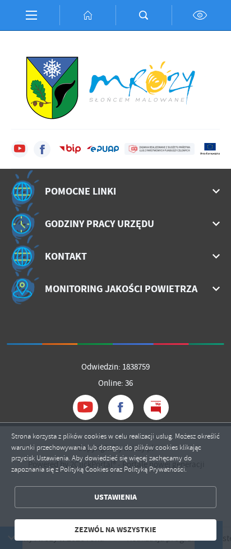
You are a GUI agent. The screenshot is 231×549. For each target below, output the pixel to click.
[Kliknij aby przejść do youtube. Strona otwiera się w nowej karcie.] (19, 149)
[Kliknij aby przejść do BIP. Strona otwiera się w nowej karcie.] (70, 149)
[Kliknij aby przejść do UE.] (210, 149)
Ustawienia (115, 497)
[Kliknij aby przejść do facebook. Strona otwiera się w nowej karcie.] (42, 149)
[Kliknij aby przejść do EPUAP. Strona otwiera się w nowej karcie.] (103, 149)
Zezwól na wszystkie (115, 529)
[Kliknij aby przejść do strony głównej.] (87, 15)
